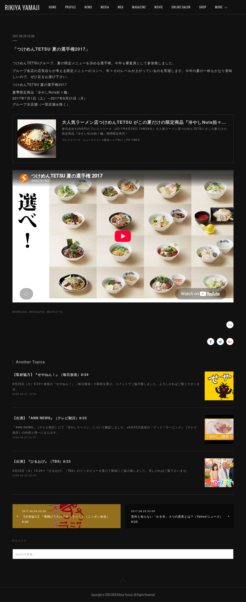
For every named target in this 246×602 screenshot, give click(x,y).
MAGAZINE (139, 7)
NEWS (88, 7)
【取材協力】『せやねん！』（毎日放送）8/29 (50, 374)
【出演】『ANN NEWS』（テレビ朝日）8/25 (49, 417)
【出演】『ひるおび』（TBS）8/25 (41, 461)
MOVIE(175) (55, 311)
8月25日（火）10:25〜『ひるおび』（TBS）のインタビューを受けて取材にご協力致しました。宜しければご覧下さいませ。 (100, 470)
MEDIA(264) (37, 311)
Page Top (123, 581)
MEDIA (105, 7)
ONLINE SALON (181, 7)
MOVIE (158, 7)
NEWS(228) (20, 311)
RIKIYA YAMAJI (22, 7)
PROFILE (70, 7)
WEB (120, 7)
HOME (52, 7)
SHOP (202, 7)
